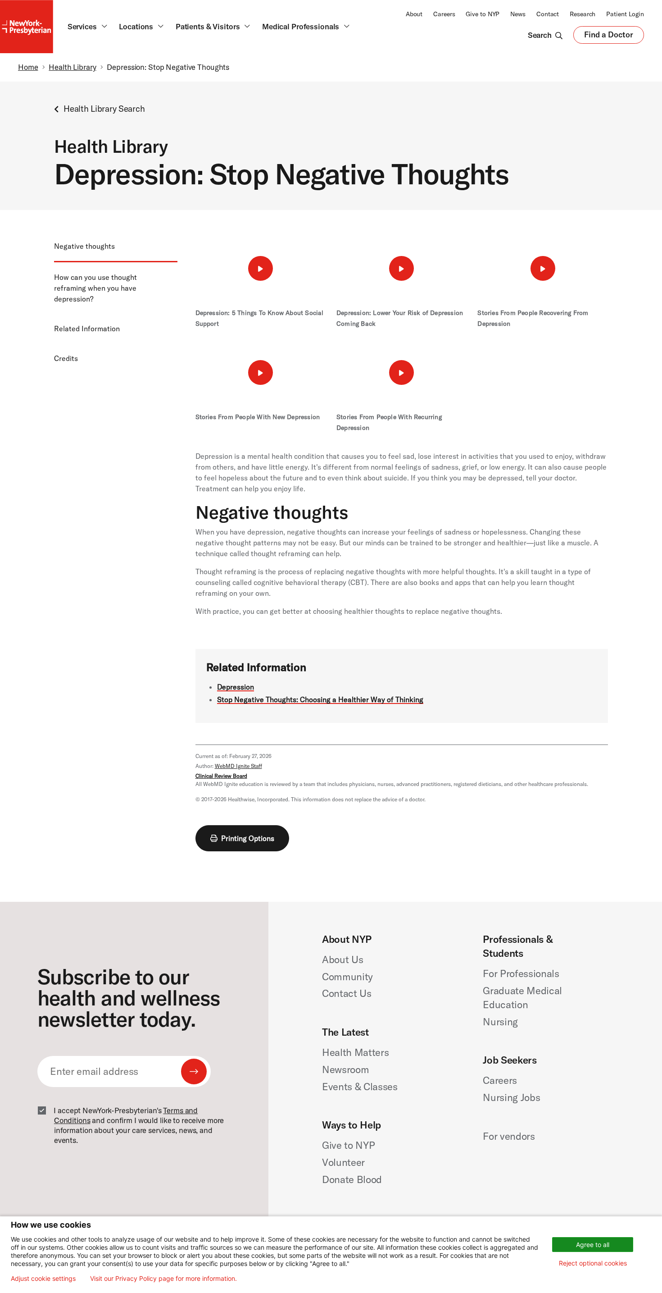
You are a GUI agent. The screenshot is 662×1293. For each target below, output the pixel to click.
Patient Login (625, 14)
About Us (342, 959)
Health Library (72, 67)
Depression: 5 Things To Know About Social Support (259, 318)
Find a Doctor (608, 37)
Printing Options (247, 838)
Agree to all (592, 1244)
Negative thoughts (84, 246)
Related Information (87, 328)
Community (347, 976)
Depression (235, 686)
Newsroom (345, 1069)
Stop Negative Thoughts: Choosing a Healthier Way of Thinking (320, 699)
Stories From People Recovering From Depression (532, 318)
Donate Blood (352, 1179)
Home (28, 67)
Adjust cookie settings (43, 1278)
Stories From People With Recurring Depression (389, 422)
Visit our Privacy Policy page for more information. (163, 1278)
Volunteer (343, 1162)
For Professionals (521, 973)
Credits (66, 358)
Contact (547, 14)
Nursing (500, 1021)
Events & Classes (360, 1086)
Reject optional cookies (593, 1263)
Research (582, 14)
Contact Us (347, 993)
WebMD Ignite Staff (238, 766)
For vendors (509, 1136)
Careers (444, 14)
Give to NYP (482, 14)
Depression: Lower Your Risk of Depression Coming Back (399, 318)
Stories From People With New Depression (257, 417)
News (518, 14)
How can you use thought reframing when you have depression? (95, 288)
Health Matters (355, 1052)
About (414, 14)
